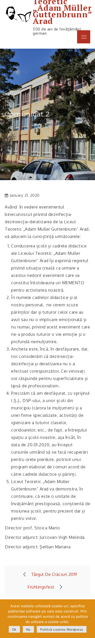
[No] (88, 618)
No (28, 629)
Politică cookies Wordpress (61, 629)
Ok (14, 629)
